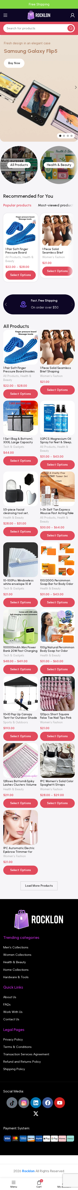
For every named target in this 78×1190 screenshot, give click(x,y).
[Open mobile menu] (5, 15)
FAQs (7, 1004)
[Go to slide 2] (64, 136)
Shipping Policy (14, 1069)
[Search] (70, 28)
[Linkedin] (35, 1102)
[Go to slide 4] (71, 136)
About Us (9, 997)
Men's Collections (15, 947)
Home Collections (16, 970)
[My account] (72, 15)
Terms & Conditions (17, 1047)
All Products (13, 257)
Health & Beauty (13, 517)
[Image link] (39, 919)
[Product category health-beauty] (59, 165)
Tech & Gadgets (13, 446)
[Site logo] (39, 15)
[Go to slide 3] (68, 136)
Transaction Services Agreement (26, 1054)
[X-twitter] (35, 1113)
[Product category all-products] (19, 165)
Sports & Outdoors (15, 722)
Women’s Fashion (53, 257)
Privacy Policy (13, 1039)
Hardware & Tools (16, 977)
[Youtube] (59, 1102)
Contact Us (11, 1019)
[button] (6, 304)
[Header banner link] (39, 4)
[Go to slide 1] (60, 136)
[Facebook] (47, 1102)
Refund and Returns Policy (22, 1062)
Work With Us (13, 1012)
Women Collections (17, 955)
